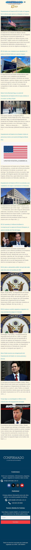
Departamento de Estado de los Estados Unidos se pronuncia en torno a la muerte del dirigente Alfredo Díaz (14, 137)
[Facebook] (9, 485)
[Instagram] (18, 485)
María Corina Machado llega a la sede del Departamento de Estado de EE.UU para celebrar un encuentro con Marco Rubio (15, 95)
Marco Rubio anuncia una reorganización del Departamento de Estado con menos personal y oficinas (13, 356)
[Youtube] (22, 485)
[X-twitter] (13, 485)
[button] (24, 2)
